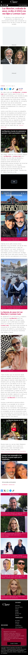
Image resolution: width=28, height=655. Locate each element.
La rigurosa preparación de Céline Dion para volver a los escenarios (13, 597)
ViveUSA (17, 623)
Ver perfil (20, 90)
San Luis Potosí (19, 607)
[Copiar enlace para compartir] (13, 89)
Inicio (2, 628)
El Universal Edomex (18, 614)
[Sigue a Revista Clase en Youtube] (7, 5)
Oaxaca (17, 608)
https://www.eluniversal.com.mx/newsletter (13, 451)
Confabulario (18, 625)
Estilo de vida (4, 645)
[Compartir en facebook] (2, 89)
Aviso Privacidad (15, 645)
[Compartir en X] (5, 89)
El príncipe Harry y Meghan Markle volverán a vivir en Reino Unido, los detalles (14, 556)
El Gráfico (17, 620)
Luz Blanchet (5, 484)
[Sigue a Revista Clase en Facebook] (2, 5)
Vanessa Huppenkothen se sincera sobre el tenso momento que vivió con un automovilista (13, 535)
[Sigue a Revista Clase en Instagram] (5, 5)
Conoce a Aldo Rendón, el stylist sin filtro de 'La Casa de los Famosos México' (13, 513)
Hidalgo (17, 612)
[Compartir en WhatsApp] (7, 89)
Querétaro (17, 605)
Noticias (3, 85)
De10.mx (17, 622)
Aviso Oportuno (19, 627)
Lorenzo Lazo (11, 484)
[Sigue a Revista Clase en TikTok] (3, 5)
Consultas (22, 645)
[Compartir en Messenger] (10, 89)
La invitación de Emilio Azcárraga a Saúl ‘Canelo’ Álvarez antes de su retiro (13, 576)
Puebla (16, 610)
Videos (9, 645)
